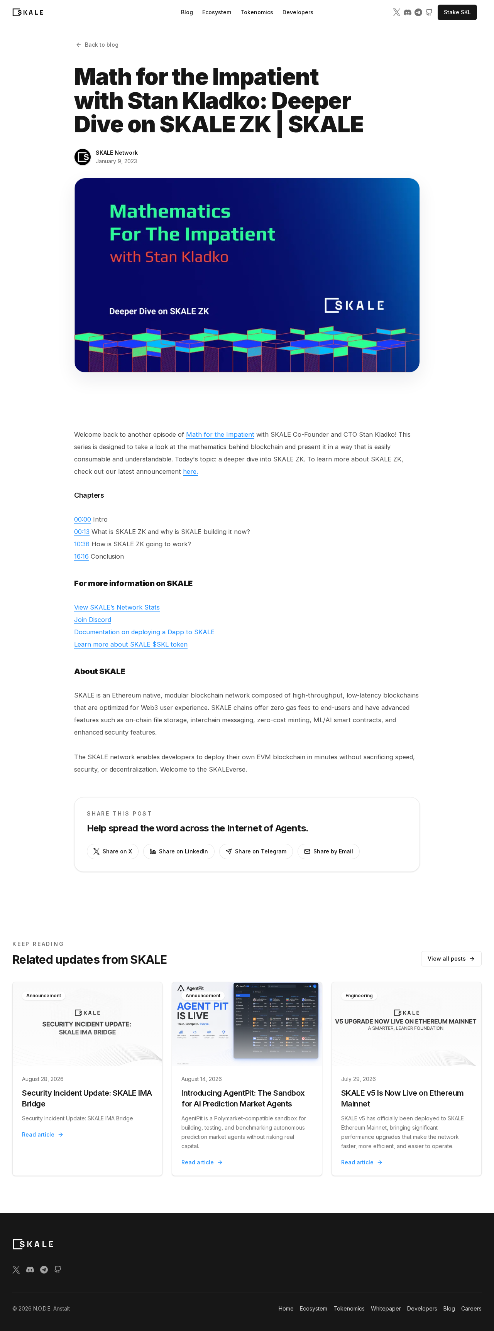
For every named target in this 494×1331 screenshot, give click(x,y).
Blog (187, 12)
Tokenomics (256, 12)
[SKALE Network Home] (27, 12)
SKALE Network (117, 152)
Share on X (117, 851)
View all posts (447, 958)
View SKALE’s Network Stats (117, 607)
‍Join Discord (92, 619)
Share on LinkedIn (183, 851)
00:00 (82, 519)
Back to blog (101, 44)
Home (286, 1308)
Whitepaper (386, 1308)
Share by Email (333, 851)
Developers (298, 12)
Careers (471, 1308)
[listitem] (397, 12)
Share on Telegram (260, 851)
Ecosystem (216, 12)
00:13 (82, 531)
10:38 (82, 544)
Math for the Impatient (220, 434)
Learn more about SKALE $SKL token (131, 644)
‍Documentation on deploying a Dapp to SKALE (144, 632)
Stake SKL (457, 12)
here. (190, 471)
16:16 (81, 556)
